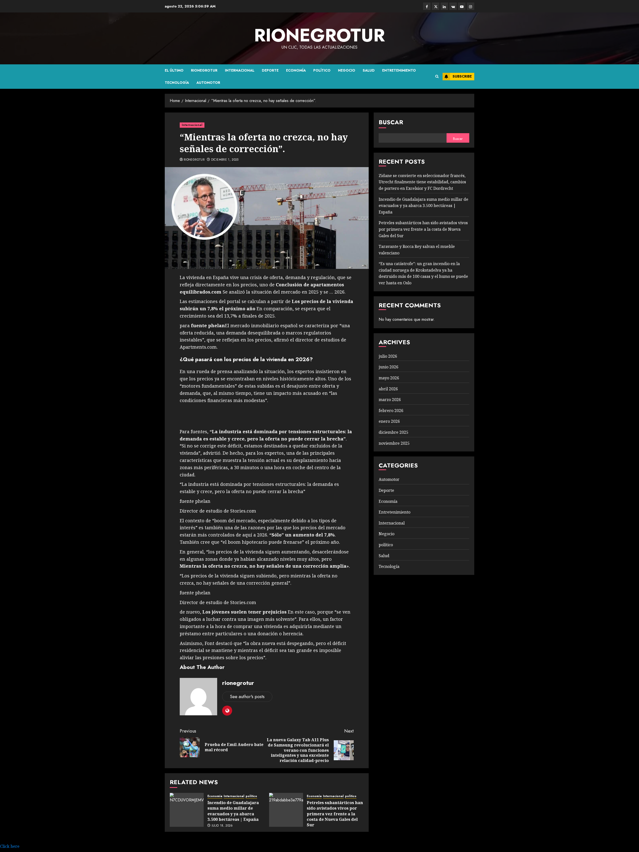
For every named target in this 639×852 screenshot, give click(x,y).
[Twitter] (435, 6)
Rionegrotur (204, 70)
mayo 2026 (389, 378)
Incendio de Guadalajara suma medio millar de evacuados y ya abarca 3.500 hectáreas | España (233, 811)
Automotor (208, 82)
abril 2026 (388, 389)
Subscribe (462, 76)
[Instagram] (470, 6)
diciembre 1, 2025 (225, 160)
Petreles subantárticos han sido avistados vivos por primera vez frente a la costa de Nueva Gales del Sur (335, 814)
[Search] (437, 76)
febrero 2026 (391, 410)
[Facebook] (427, 6)
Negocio (346, 70)
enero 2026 (389, 421)
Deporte (270, 70)
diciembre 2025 (393, 432)
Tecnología (177, 82)
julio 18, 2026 (222, 826)
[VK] (453, 6)
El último (174, 70)
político (321, 70)
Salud (369, 70)
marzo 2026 (390, 399)
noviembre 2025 (394, 443)
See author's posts (247, 696)
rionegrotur (319, 35)
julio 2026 (388, 356)
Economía (296, 70)
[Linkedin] (444, 6)
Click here (9, 846)
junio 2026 (388, 367)
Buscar (391, 122)
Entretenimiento (399, 70)
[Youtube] (462, 6)
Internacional (239, 70)
